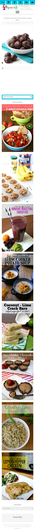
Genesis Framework (17, 526)
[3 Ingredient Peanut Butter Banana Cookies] (17, 178)
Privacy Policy (17, 517)
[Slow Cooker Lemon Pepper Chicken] (17, 476)
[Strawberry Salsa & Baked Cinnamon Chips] (17, 128)
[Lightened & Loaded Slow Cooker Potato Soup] (17, 277)
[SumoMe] (32, 2)
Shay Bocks (28, 524)
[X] (20, 2)
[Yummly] (26, 2)
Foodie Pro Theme (18, 524)
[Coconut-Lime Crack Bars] (17, 327)
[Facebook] (14, 2)
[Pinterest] (8, 2)
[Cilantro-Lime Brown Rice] (17, 426)
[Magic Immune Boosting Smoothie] (17, 228)
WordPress (17, 528)
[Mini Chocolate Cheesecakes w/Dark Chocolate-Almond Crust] (17, 376)
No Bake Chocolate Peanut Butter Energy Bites (18, 19)
